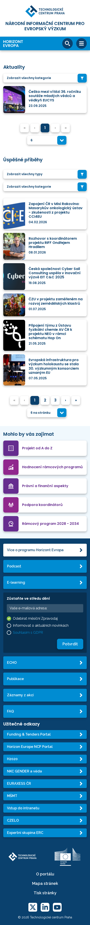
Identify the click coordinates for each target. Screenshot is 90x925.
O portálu (45, 874)
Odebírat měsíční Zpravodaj (35, 618)
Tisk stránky (45, 893)
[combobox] (45, 78)
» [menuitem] (76, 400)
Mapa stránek (45, 883)
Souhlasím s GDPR (28, 632)
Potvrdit (70, 644)
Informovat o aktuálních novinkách (41, 625)
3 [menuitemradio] (55, 400)
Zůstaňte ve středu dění (28, 598)
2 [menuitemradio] (45, 400)
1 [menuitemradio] (45, 127)
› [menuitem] (65, 400)
